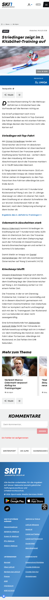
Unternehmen (10, 557)
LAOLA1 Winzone (32, 525)
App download (32, 548)
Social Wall (30, 543)
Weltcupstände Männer (11, 520)
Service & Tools (33, 519)
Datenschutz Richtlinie (35, 562)
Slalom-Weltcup (10, 546)
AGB (6, 581)
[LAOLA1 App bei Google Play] (14, 500)
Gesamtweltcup (10, 527)
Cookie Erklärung (33, 567)
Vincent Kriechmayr (12, 275)
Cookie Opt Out (32, 572)
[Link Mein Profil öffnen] (29, 4)
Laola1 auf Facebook (34, 539)
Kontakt (7, 562)
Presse (7, 576)
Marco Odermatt (11, 228)
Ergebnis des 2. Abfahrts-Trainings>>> (22, 215)
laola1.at (29, 529)
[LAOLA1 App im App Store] (35, 500)
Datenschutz (31, 557)
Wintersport (9, 451)
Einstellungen (31, 576)
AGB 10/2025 (9, 590)
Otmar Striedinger (15, 141)
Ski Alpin (24, 451)
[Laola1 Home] (14, 472)
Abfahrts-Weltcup (11, 532)
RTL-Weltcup (9, 541)
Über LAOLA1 (9, 567)
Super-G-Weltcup (11, 536)
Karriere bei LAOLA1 (12, 572)
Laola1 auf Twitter (33, 534)
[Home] (2, 24)
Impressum (8, 586)
